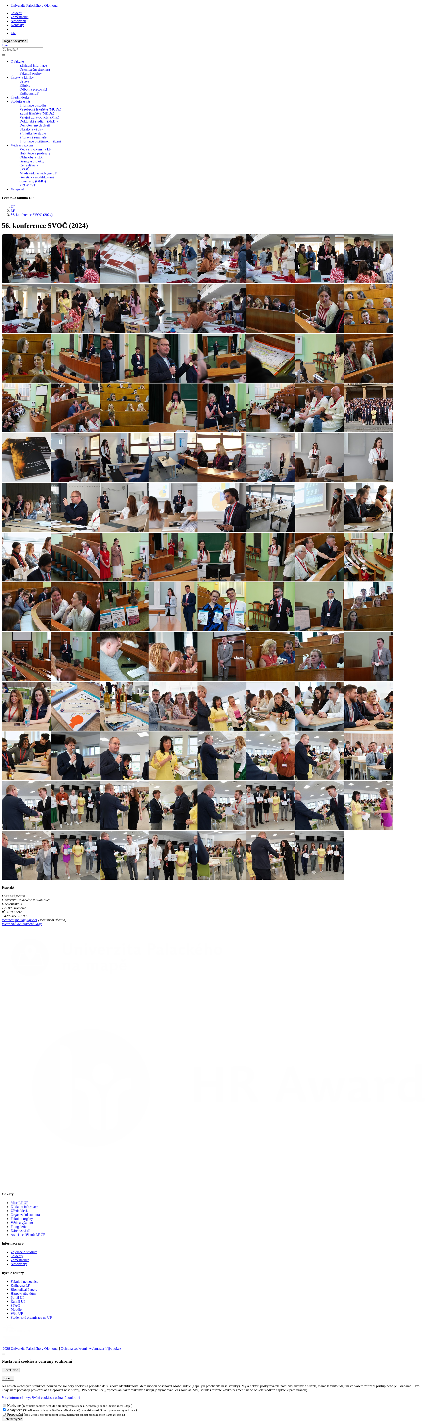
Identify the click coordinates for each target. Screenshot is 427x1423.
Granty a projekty (32, 161)
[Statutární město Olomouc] (12, 1344)
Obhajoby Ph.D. (31, 157)
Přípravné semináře (33, 137)
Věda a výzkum (22, 1223)
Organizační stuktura (25, 1215)
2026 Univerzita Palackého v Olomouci (30, 1348)
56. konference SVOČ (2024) (31, 215)
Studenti (16, 13)
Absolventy (19, 1264)
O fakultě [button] (17, 61)
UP (13, 207)
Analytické (14, 1410)
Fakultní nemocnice (24, 1281)
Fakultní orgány (31, 73)
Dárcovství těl (20, 1231)
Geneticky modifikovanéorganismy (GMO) (37, 179)
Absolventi (18, 21)
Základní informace (33, 65)
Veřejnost (17, 189)
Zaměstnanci (19, 17)
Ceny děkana (29, 165)
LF (13, 211)
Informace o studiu (33, 105)
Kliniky (25, 85)
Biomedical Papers (24, 1289)
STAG (15, 1305)
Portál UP (17, 1297)
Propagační (15, 1414)
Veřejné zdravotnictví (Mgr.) (39, 117)
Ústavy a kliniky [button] (22, 77)
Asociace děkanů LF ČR (28, 1235)
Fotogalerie (18, 1227)
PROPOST (28, 185)
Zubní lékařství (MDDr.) (37, 113)
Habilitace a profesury (35, 153)
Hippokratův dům (23, 1293)
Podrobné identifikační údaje (22, 924)
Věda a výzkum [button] (22, 145)
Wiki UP (17, 1313)
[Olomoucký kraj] (17, 1333)
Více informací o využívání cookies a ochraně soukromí (41, 1397)
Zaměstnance (20, 1260)
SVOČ (24, 169)
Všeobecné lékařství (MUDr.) (40, 109)
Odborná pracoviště (33, 89)
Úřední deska (20, 97)
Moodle (16, 1309)
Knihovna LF (29, 93)
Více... (8, 1378)
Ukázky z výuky (31, 129)
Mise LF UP (19, 1203)
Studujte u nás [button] (20, 101)
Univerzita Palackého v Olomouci (34, 5)
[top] (3, 1353)
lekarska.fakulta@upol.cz (19, 920)
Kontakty (17, 25)
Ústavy (25, 81)
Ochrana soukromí (74, 1348)
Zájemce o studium (24, 1252)
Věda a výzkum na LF (35, 149)
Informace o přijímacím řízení (40, 141)
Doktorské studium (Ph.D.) (39, 121)
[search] (3, 55)
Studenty (17, 1256)
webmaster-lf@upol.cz (105, 1348)
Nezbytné (14, 1405)
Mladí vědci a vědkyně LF (38, 173)
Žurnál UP (18, 1301)
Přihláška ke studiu (33, 133)
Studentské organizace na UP (31, 1317)
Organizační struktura (35, 69)
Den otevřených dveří (35, 125)
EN (13, 33)
